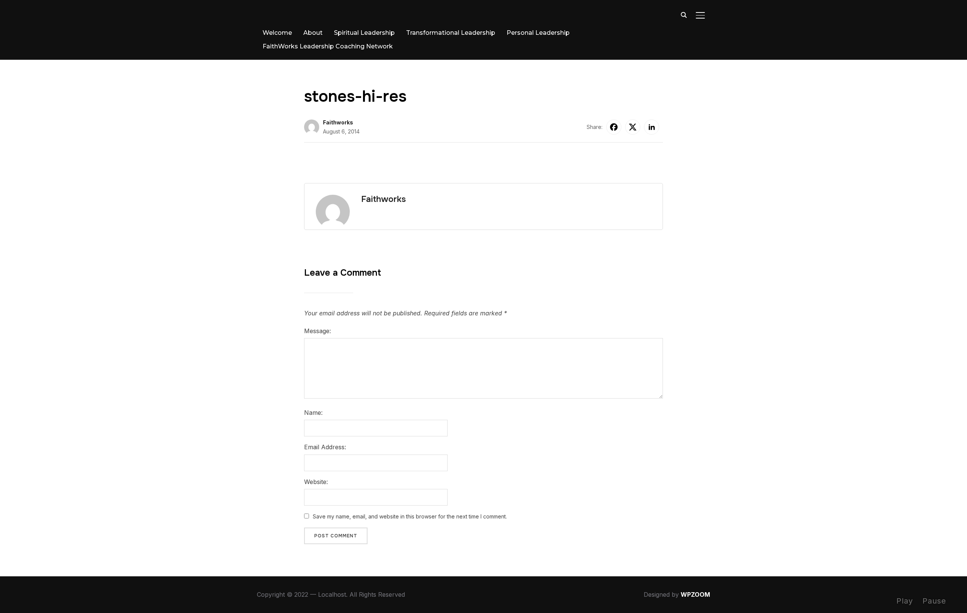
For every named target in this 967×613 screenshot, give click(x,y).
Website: (316, 482)
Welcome (277, 32)
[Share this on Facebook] (613, 127)
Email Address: (325, 447)
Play (904, 600)
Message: (317, 331)
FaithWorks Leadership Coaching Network (328, 46)
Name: (313, 412)
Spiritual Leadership (364, 32)
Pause (934, 600)
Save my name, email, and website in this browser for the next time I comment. (410, 516)
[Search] (683, 14)
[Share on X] (632, 127)
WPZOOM (695, 594)
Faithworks (338, 122)
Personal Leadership (538, 32)
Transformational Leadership (450, 32)
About (313, 32)
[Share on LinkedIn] (651, 127)
